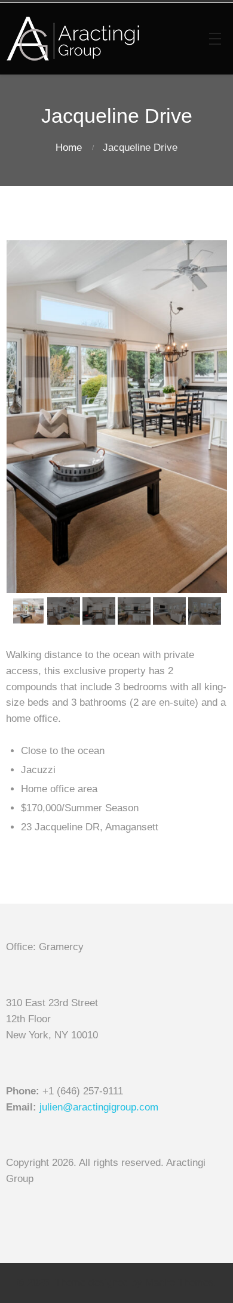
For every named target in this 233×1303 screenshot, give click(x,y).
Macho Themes (179, 1282)
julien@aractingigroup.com (98, 1107)
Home (69, 147)
